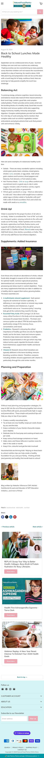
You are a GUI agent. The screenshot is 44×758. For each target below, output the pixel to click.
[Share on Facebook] (2, 517)
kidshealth (19, 507)
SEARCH (7, 747)
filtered (27, 229)
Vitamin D (7, 350)
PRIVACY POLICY (17, 747)
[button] (22, 756)
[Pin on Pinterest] (14, 517)
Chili (20, 182)
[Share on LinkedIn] (10, 517)
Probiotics (7, 329)
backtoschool (11, 507)
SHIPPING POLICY (31, 747)
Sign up (33, 718)
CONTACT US (22, 750)
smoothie (22, 202)
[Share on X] (6, 517)
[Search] (40, 11)
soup (26, 182)
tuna (11, 174)
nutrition (27, 507)
